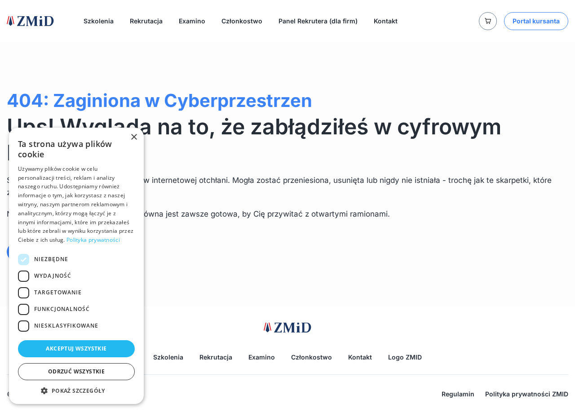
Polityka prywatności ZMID (526, 394)
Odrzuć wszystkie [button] (76, 371)
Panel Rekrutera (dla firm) (318, 21)
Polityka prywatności (93, 240)
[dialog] (76, 266)
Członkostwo (241, 21)
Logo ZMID (405, 357)
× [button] (133, 137)
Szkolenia (99, 21)
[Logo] (30, 21)
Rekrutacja (146, 21)
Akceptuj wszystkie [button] (76, 348)
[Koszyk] (488, 21)
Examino (192, 21)
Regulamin (458, 394)
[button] (76, 390)
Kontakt (386, 21)
